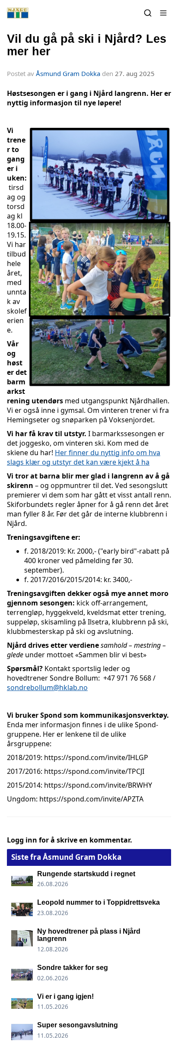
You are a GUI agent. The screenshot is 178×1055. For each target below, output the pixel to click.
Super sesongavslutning (77, 1025)
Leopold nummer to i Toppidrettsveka (98, 902)
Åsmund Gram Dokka (68, 73)
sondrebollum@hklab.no (47, 687)
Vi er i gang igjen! (65, 996)
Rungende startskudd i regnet (86, 874)
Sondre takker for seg (72, 967)
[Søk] (148, 13)
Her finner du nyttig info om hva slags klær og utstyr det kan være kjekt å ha (83, 457)
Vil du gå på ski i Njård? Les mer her (86, 45)
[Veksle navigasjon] (163, 13)
